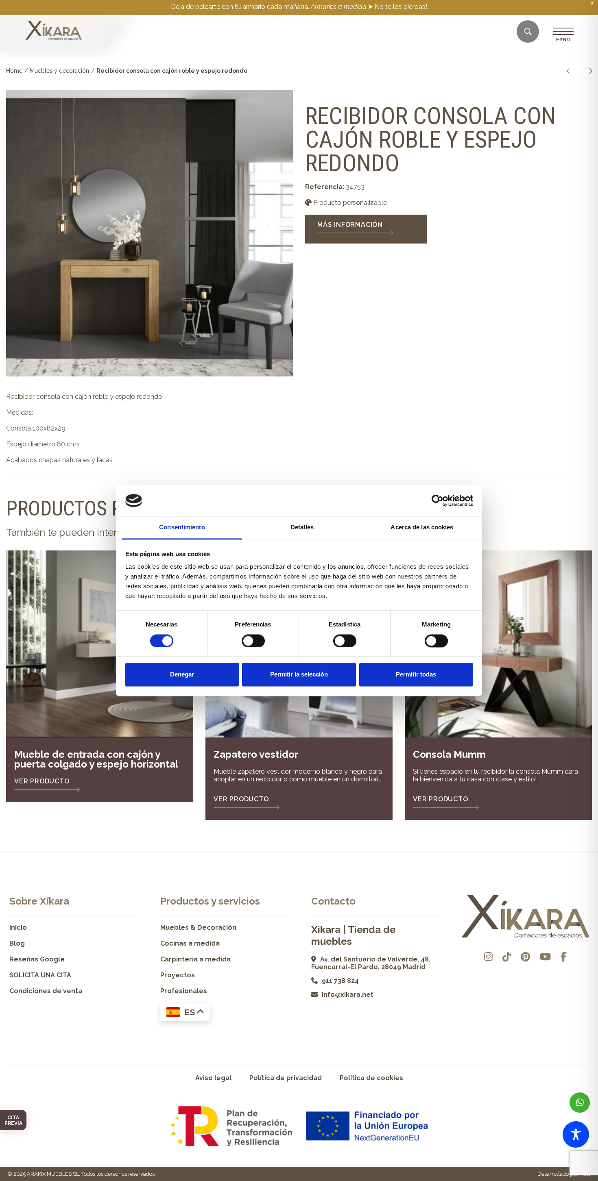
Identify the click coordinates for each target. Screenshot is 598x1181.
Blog (17, 943)
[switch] (253, 640)
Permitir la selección (299, 674)
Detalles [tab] (302, 527)
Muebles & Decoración (198, 927)
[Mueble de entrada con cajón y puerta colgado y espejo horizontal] (99, 643)
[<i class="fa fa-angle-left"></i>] (571, 71)
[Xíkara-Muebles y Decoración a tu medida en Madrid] (53, 31)
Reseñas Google (37, 959)
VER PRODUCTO (42, 781)
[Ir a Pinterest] (525, 957)
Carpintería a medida (195, 959)
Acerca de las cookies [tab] (422, 527)
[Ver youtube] (545, 957)
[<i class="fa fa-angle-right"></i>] (587, 71)
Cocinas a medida (190, 943)
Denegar (182, 674)
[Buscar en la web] (528, 32)
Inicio (18, 927)
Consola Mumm (449, 754)
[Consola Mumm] (498, 643)
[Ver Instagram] (488, 957)
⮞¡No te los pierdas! (397, 7)
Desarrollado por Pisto (564, 1174)
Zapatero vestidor (256, 754)
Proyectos (177, 975)
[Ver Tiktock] (506, 957)
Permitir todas (416, 674)
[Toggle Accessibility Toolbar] (576, 1134)
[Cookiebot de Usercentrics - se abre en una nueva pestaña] (437, 500)
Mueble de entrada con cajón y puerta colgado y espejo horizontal (96, 759)
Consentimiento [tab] (182, 527)
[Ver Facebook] (564, 957)
